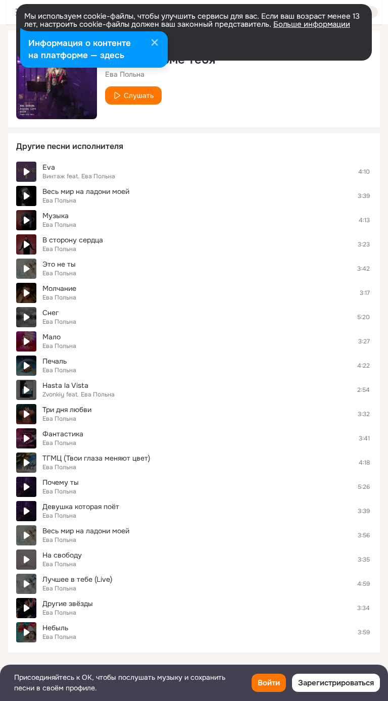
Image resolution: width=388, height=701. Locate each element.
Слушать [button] (139, 95)
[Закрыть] (155, 43)
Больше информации (311, 24)
